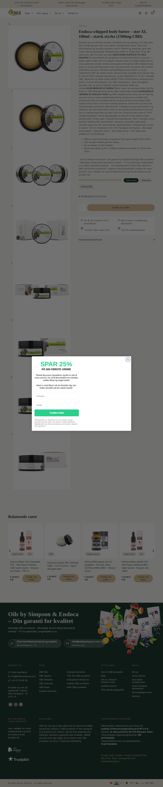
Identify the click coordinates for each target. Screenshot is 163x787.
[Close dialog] (128, 359)
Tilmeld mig (56, 412)
